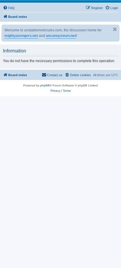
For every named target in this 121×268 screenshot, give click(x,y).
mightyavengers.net (21, 36)
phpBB (45, 85)
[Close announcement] (115, 29)
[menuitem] (9, 7)
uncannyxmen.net (61, 36)
